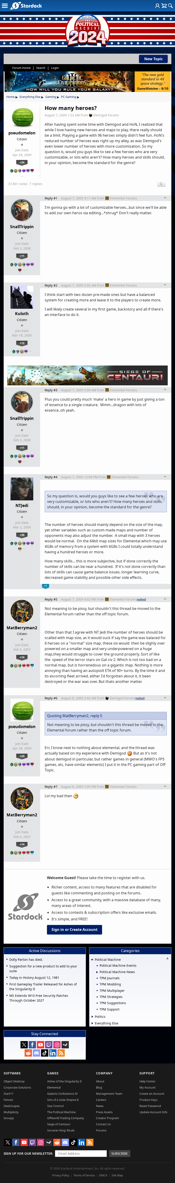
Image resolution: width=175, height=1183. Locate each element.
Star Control (55, 1106)
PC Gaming (68, 97)
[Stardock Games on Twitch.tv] (49, 1045)
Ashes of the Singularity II (64, 1081)
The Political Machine (61, 1112)
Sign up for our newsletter (28, 1153)
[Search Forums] (170, 5)
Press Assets (104, 1112)
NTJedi (21, 505)
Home (10, 97)
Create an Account (151, 1094)
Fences (8, 1100)
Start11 (8, 1094)
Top (165, 198)
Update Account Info (153, 1112)
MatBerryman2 (22, 627)
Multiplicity (11, 1112)
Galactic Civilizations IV (62, 1094)
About (100, 1081)
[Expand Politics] (92, 1017)
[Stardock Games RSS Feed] (61, 1053)
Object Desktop (14, 1081)
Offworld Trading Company (65, 1118)
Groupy (9, 1118)
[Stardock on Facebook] (32, 1045)
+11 (22, 256)
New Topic (153, 58)
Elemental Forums (123, 198)
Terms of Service (84, 1175)
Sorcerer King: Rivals (61, 1130)
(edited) (141, 599)
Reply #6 (51, 698)
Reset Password (150, 1106)
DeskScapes (12, 1106)
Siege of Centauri (58, 1124)
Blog (99, 1087)
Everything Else (30, 97)
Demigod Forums (106, 115)
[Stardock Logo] (26, 5)
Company (104, 1073)
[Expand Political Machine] (92, 960)
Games (53, 1073)
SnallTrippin (22, 226)
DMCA (103, 1175)
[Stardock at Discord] (36, 1053)
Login (55, 68)
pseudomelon (22, 133)
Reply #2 (51, 285)
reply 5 (96, 715)
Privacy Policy (60, 1175)
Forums (101, 1130)
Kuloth (22, 313)
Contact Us (103, 1124)
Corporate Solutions (17, 1087)
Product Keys (148, 1100)
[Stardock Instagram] (57, 1045)
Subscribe (119, 1153)
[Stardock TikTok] (45, 1053)
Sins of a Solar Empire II (63, 1100)
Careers (101, 1100)
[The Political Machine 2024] (87, 30)
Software (12, 1073)
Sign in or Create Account (74, 929)
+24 (22, 162)
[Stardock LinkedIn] (53, 1053)
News (99, 1106)
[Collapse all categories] (167, 958)
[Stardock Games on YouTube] (40, 1045)
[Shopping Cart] (164, 5)
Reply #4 (51, 477)
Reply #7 (51, 786)
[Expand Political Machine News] (97, 972)
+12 (22, 343)
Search (40, 68)
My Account (147, 1087)
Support (147, 1073)
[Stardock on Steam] (65, 1045)
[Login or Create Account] (157, 5)
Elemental (54, 1087)
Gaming (50, 97)
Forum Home (21, 68)
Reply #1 (51, 198)
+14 (22, 657)
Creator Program (107, 1118)
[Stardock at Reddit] (28, 1053)
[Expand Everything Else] (92, 1023)
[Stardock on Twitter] (24, 1045)
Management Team (109, 1094)
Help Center (147, 1081)
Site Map (117, 1175)
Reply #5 (51, 599)
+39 (22, 535)
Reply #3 (51, 390)
